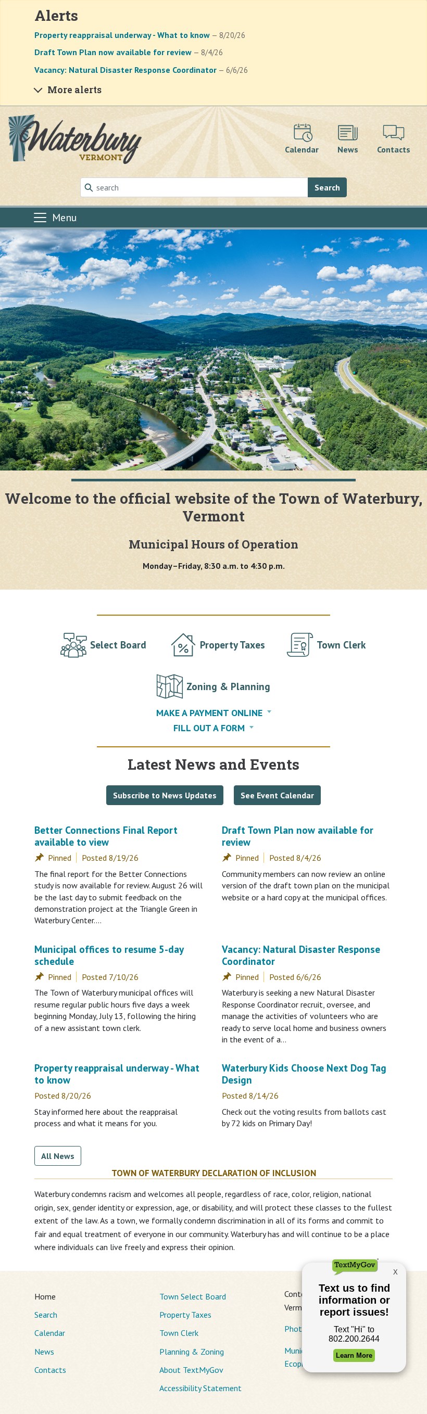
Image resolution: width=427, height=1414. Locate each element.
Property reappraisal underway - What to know (116, 1073)
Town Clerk (178, 1333)
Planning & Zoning (191, 1351)
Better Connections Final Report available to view (106, 835)
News (44, 1351)
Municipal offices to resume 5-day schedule (108, 954)
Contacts (50, 1370)
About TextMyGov (191, 1370)
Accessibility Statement (200, 1388)
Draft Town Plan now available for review (297, 835)
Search (327, 187)
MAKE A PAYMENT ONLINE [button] (209, 713)
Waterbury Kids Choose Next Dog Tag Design (304, 1073)
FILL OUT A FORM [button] (209, 728)
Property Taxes (185, 1314)
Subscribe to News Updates (165, 795)
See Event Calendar (277, 795)
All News (57, 1156)
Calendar (49, 1333)
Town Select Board (192, 1296)
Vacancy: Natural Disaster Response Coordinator (301, 954)
